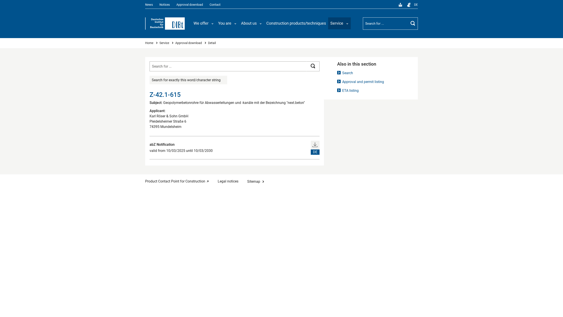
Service (164, 43)
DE (416, 5)
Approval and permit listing (363, 82)
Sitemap (253, 181)
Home (149, 43)
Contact (215, 5)
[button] (203, 23)
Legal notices (228, 181)
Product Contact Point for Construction (175, 181)
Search (347, 73)
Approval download (189, 5)
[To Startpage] (165, 23)
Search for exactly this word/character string (186, 80)
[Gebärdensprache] (409, 5)
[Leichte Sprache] (400, 5)
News (149, 5)
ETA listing (350, 90)
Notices (164, 5)
